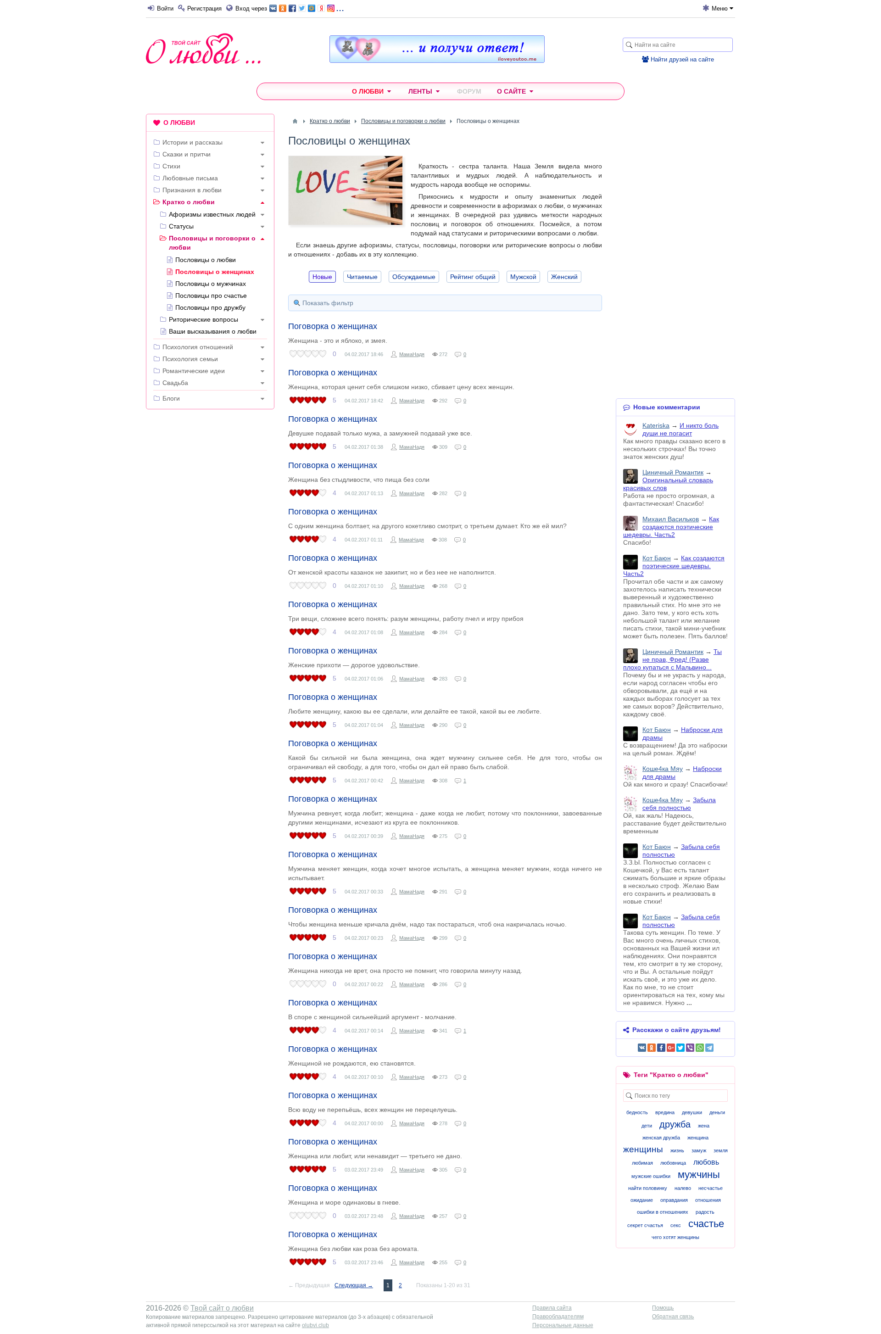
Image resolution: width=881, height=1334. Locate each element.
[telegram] (709, 1048)
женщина (697, 1137)
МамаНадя (411, 354)
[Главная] (295, 121)
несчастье (710, 1188)
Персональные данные (562, 1325)
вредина (665, 1112)
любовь (706, 1162)
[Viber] (690, 1048)
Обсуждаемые (413, 276)
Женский (564, 276)
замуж (698, 1150)
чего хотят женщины (675, 1237)
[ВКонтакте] (642, 1048)
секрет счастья (645, 1225)
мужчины (699, 1174)
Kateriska (655, 425)
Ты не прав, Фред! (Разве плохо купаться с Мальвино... (672, 659)
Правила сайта (552, 1308)
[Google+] (671, 1048)
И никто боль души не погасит (680, 429)
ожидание (641, 1200)
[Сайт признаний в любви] (437, 60)
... (340, 7)
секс (675, 1225)
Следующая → (354, 1285)
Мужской (523, 276)
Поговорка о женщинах (332, 326)
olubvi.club (315, 1325)
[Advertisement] (210, 556)
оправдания (674, 1200)
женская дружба (661, 1137)
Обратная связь (673, 1316)
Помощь (663, 1308)
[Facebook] (661, 1048)
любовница (673, 1163)
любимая (642, 1163)
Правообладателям (558, 1316)
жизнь (677, 1150)
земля (721, 1150)
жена (703, 1125)
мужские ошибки (650, 1176)
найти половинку (647, 1188)
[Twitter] (680, 1048)
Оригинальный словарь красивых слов (668, 483)
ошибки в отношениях (662, 1212)
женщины (643, 1149)
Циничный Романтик (672, 472)
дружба (675, 1124)
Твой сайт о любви (222, 1308)
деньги (717, 1112)
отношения (708, 1200)
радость (705, 1212)
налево (683, 1188)
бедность (637, 1112)
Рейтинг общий (473, 276)
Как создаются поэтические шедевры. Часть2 (671, 526)
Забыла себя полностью (679, 803)
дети (646, 1125)
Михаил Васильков (670, 519)
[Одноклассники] (651, 1048)
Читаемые (362, 276)
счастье (706, 1223)
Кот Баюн (656, 558)
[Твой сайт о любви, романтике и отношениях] (203, 48)
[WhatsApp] (700, 1048)
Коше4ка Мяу (662, 768)
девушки (692, 1112)
